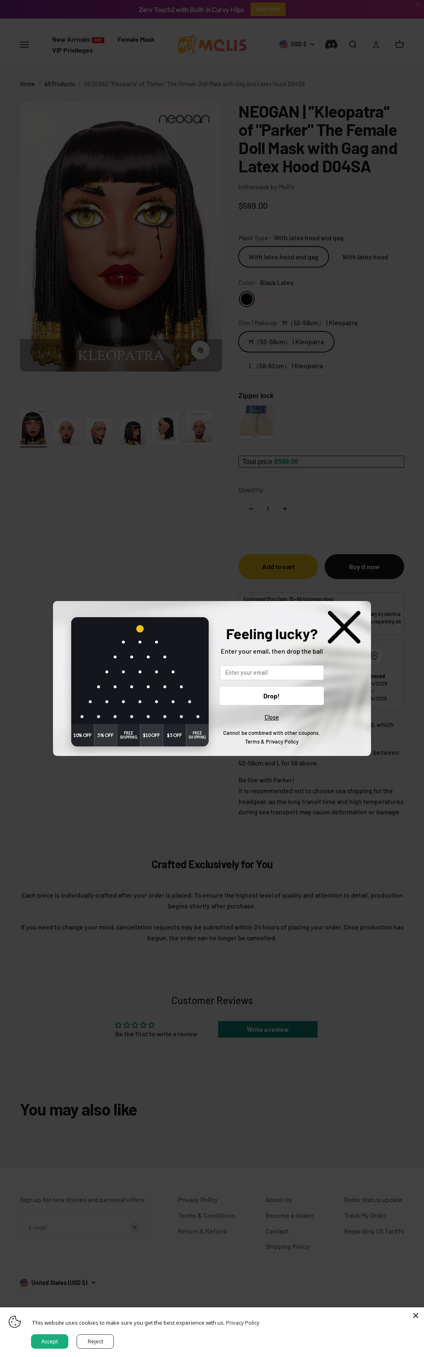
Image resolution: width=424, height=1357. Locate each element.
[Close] (416, 1315)
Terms (252, 741)
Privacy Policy (282, 741)
